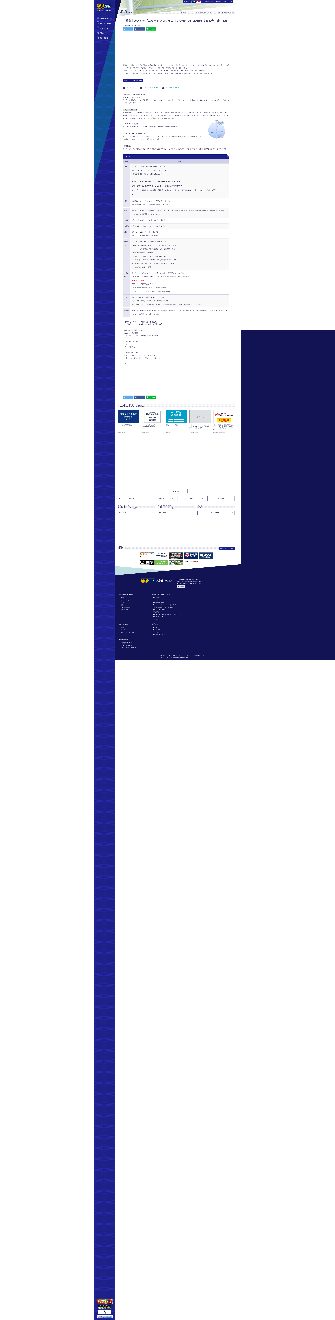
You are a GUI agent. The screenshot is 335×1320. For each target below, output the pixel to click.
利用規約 (162, 655)
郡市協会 (156, 597)
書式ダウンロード (209, 1)
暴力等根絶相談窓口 (159, 602)
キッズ (193, 12)
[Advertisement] (176, 48)
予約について (124, 609)
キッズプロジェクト (159, 634)
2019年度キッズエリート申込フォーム (133, 80)
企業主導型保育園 (126, 607)
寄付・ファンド (125, 600)
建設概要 (123, 597)
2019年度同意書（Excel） (172, 87)
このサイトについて (151, 655)
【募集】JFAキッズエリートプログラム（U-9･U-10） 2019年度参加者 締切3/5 (215, 12)
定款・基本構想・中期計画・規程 (163, 607)
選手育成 (101, 33)
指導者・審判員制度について (129, 647)
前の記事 (131, 498)
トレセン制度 (158, 632)
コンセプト (157, 627)
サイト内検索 (228, 1)
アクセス (219, 1)
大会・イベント (103, 28)
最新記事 (161, 498)
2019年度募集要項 (131, 87)
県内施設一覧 (158, 619)
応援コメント (124, 605)
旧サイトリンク (199, 655)
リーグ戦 (123, 630)
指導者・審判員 (103, 38)
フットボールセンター (105, 19)
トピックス (187, 12)
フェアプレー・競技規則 (127, 632)
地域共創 (156, 612)
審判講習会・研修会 (126, 645)
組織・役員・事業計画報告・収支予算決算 (166, 614)
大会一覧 (123, 627)
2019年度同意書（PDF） (150, 87)
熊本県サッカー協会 (104, 23)
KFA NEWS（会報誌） (160, 609)
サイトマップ (188, 655)
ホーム (187, 1)
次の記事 (221, 498)
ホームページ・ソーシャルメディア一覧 (165, 605)
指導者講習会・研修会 (127, 643)
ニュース (123, 602)
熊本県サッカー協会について (161, 594)
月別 (191, 498)
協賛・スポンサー (159, 617)
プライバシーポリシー (175, 655)
